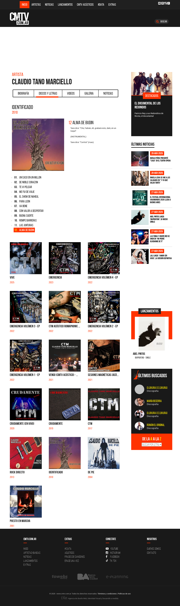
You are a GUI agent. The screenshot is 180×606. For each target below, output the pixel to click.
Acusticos (69, 552)
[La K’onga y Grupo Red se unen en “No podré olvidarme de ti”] (140, 236)
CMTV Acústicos (85, 4)
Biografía (23, 93)
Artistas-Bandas (31, 552)
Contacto (151, 552)
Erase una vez (72, 560)
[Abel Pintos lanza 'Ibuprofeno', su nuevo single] (140, 217)
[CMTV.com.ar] (21, 18)
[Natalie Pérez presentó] (140, 158)
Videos (71, 93)
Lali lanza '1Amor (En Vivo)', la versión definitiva (161, 257)
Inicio (24, 4)
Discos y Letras (48, 93)
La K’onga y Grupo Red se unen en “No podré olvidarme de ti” (160, 239)
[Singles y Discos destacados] (151, 83)
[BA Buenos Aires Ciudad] (87, 576)
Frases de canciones (75, 556)
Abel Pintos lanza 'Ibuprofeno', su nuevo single (159, 219)
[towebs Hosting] (60, 576)
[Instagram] (162, 3)
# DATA (68, 548)
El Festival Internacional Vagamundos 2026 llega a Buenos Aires (160, 200)
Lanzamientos (65, 4)
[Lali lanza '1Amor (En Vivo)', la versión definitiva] (140, 256)
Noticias (49, 4)
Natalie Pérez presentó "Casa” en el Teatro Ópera (160, 159)
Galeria (89, 93)
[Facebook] (168, 3)
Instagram (115, 552)
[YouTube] (159, 3)
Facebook (115, 556)
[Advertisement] (90, 48)
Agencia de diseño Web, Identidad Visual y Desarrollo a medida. (93, 598)
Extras (112, 4)
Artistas (36, 4)
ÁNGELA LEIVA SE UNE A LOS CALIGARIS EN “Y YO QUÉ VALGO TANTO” (160, 180)
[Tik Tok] (165, 3)
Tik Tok (113, 560)
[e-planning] (117, 576)
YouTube (114, 548)
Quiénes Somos (154, 548)
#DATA (101, 4)
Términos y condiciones (107, 593)
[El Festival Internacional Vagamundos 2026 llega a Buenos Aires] (140, 197)
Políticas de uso (124, 593)
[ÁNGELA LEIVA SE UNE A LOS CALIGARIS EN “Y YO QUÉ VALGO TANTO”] (140, 178)
